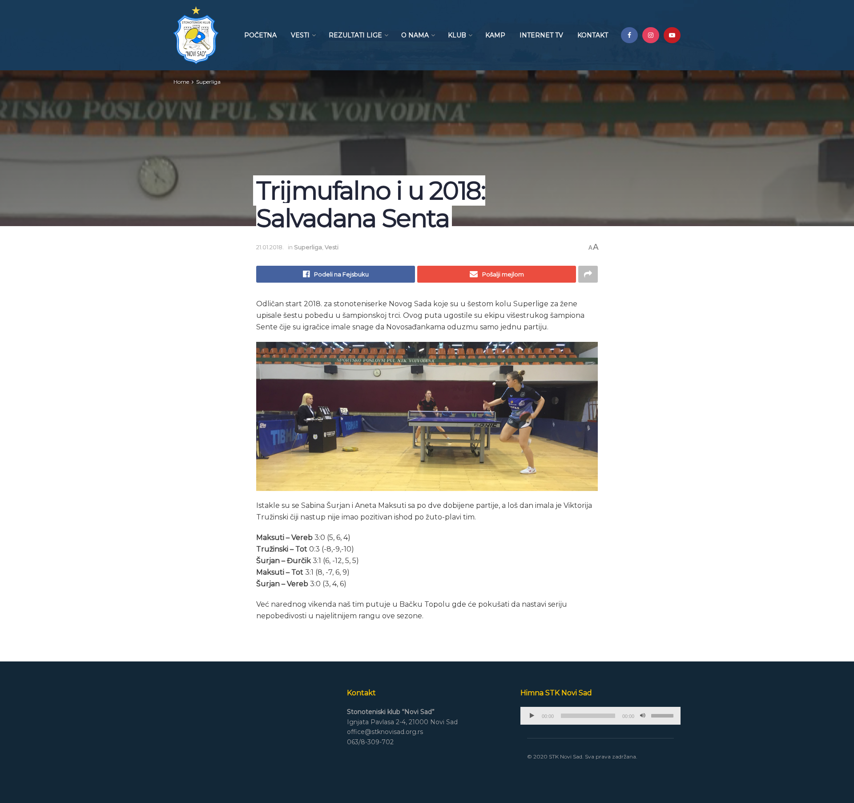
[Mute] (642, 715)
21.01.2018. (270, 247)
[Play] (532, 715)
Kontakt (592, 35)
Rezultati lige (355, 35)
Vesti (300, 35)
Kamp (495, 35)
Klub (457, 35)
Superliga (208, 81)
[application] (600, 716)
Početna (260, 35)
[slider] (663, 715)
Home (181, 81)
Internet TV (541, 35)
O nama (415, 35)
